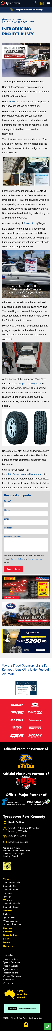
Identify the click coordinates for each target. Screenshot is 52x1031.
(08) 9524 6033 (17, 836)
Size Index (8, 955)
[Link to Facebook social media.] (26, 1024)
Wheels (7, 900)
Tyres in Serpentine (11, 962)
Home (8, 19)
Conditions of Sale (35, 1018)
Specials (7, 927)
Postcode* (8, 527)
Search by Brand (11, 889)
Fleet (6, 938)
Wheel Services (10, 921)
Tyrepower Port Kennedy (28, 9)
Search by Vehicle (11, 882)
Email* (7, 518)
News (6, 942)
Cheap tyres (8, 983)
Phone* (7, 510)
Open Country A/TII (30, 383)
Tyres (6, 879)
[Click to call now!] (35, 3)
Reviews (8, 945)
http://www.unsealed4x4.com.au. (25, 474)
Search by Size (10, 886)
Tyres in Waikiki (10, 965)
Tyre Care (7, 893)
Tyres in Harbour (10, 958)
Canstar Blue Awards (12, 976)
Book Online (10, 935)
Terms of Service (35, 559)
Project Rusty (31, 223)
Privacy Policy (17, 559)
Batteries (7, 914)
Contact (7, 931)
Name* (7, 501)
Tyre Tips (7, 896)
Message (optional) (13, 536)
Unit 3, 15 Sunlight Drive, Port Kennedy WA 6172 (24, 829)
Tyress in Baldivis (11, 972)
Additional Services (12, 924)
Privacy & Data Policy (19, 1018)
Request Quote (13, 569)
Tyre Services (9, 917)
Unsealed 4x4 (16, 101)
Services (7, 910)
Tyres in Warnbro (11, 969)
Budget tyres (8, 979)
